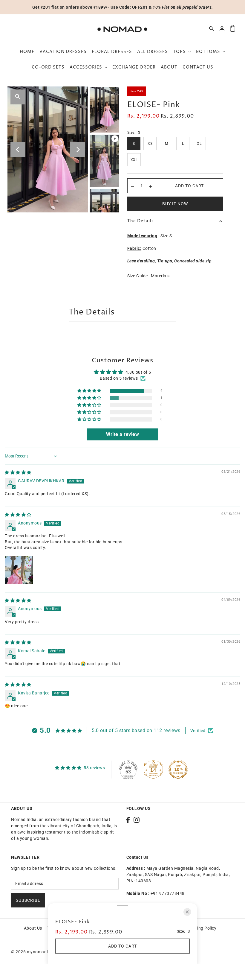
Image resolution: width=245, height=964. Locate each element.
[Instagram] (137, 819)
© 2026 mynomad (29, 951)
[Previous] (17, 149)
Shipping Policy (201, 928)
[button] (89, 391)
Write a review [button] (122, 434)
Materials (160, 275)
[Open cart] (233, 29)
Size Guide (137, 275)
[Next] (77, 149)
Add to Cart (189, 185)
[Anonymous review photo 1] (19, 570)
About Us (33, 928)
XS (150, 144)
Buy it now (175, 203)
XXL (134, 160)
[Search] (211, 28)
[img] (18, 472)
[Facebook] (128, 819)
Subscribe (28, 900)
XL (199, 144)
